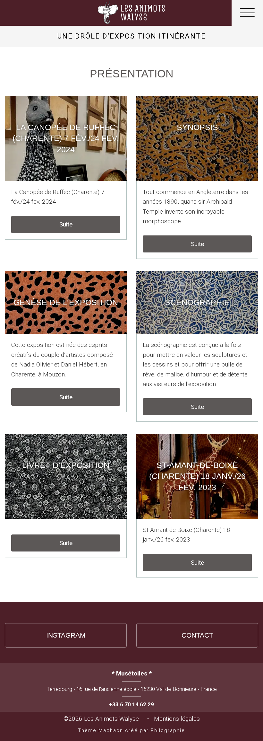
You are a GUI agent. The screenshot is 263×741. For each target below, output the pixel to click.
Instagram (66, 635)
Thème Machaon (100, 730)
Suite (65, 224)
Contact (197, 635)
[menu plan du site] (247, 14)
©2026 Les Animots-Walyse (103, 718)
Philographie (168, 730)
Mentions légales (177, 718)
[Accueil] (131, 13)
